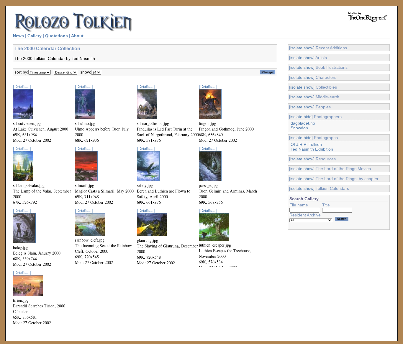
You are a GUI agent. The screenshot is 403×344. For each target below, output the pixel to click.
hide (308, 116)
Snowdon (299, 127)
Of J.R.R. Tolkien (306, 144)
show (308, 47)
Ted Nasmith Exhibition (312, 149)
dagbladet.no (303, 123)
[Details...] (22, 86)
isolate (296, 47)
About (77, 35)
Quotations (56, 35)
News (18, 35)
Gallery (34, 35)
